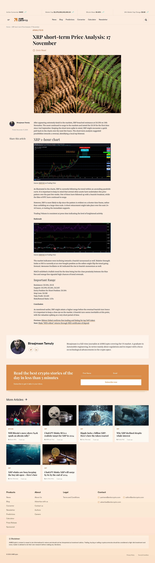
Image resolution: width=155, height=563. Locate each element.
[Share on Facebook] (11, 144)
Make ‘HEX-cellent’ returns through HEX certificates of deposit (63, 323)
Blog (61, 20)
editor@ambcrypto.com (135, 497)
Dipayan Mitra (13, 439)
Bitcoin (10, 429)
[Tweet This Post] (16, 144)
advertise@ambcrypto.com (110, 502)
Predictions (70, 20)
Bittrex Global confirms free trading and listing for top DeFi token (68, 320)
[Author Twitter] (31, 350)
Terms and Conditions (71, 497)
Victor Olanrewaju (86, 439)
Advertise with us (41, 502)
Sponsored (10, 527)
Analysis (38, 30)
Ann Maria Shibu (50, 478)
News (54, 20)
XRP (45, 429)
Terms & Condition (143, 555)
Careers (38, 514)
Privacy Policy (130, 555)
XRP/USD (42, 183)
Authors (38, 510)
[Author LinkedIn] (36, 350)
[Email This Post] (25, 144)
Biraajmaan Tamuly (23, 123)
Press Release (11, 523)
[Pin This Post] (21, 144)
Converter (81, 20)
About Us (38, 497)
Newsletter (103, 20)
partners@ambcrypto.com (110, 497)
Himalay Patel (121, 439)
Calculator (92, 20)
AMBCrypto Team (50, 439)
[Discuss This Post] (11, 149)
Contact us (39, 506)
